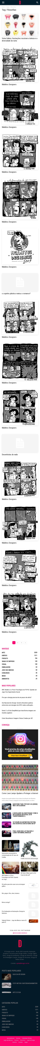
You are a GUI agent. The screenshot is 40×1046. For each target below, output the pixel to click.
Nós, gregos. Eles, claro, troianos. (11, 893)
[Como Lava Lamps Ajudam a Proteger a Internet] (20, 777)
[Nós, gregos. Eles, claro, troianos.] (33, 895)
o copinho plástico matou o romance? (16, 293)
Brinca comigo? (6, 902)
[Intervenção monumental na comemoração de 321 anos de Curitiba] (10, 846)
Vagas (26, 1042)
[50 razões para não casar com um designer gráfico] (33, 885)
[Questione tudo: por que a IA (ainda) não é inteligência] (6, 806)
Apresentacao (10, 1038)
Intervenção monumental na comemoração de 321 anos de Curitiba (10, 855)
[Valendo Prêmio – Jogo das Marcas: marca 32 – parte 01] (33, 921)
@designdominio (20, 933)
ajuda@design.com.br (22, 963)
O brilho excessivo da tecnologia (29, 858)
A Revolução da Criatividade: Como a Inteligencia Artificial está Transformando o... (25, 814)
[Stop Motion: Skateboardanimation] (6, 985)
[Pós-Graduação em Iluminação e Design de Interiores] (33, 913)
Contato (20, 1042)
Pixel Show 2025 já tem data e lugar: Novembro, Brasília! (23, 832)
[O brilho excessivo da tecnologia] (29, 848)
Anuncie (14, 1042)
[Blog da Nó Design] (6, 977)
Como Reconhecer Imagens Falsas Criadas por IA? (17, 718)
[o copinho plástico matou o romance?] (20, 282)
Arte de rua (17, 992)
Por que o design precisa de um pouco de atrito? (16, 697)
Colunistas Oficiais (27, 1038)
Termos (16, 1040)
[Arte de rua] (6, 992)
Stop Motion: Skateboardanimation (25, 983)
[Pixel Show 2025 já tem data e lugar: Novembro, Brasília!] (6, 833)
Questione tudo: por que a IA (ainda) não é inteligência (25, 805)
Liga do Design (31, 1040)
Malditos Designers (9, 84)
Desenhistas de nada (10, 454)
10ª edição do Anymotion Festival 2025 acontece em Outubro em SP (24, 823)
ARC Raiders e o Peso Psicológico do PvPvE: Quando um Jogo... (10, 877)
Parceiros (22, 1040)
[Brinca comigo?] (33, 904)
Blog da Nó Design (19, 974)
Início (3, 7)
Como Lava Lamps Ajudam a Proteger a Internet (20, 793)
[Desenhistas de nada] (20, 443)
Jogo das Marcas (8, 1040)
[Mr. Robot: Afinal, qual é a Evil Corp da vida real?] (29, 866)
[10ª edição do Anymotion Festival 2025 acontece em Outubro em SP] (6, 824)
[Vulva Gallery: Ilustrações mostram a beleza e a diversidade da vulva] (20, 24)
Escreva (18, 1038)
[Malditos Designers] (20, 64)
